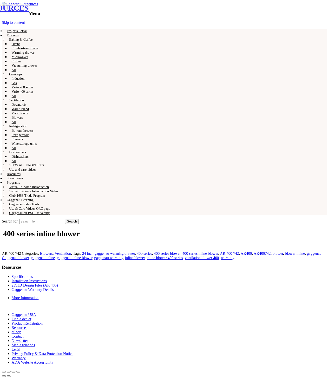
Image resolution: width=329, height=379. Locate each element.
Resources (19, 328)
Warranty (19, 358)
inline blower (135, 258)
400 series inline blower (200, 253)
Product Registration (27, 323)
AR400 (246, 253)
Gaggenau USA (24, 315)
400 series (144, 253)
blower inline (295, 253)
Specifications (22, 276)
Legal (16, 349)
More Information (25, 298)
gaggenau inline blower (74, 258)
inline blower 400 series (165, 258)
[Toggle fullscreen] (13, 371)
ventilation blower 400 (202, 258)
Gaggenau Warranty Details (33, 290)
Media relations (23, 345)
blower (278, 253)
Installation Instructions (29, 281)
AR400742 (262, 253)
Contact (17, 336)
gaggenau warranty (108, 258)
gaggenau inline (43, 258)
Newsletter (20, 341)
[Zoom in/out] (18, 371)
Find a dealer (21, 319)
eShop (16, 332)
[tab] (169, 298)
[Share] (9, 371)
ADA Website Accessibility (32, 362)
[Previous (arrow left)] (4, 376)
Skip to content (13, 22)
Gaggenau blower (15, 258)
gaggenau (314, 253)
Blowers (46, 253)
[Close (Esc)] (4, 371)
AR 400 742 (229, 253)
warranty (227, 258)
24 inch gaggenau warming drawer (108, 253)
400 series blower (167, 253)
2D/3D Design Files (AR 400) (35, 285)
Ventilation (63, 253)
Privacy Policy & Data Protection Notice (42, 354)
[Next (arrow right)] (9, 376)
